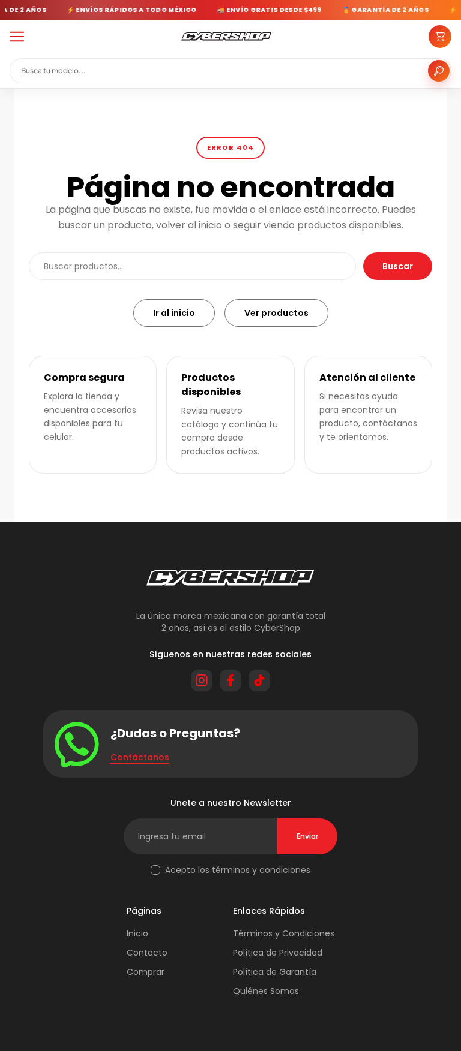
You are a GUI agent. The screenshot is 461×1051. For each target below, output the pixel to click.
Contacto (147, 953)
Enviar (307, 836)
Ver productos (276, 313)
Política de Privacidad (277, 953)
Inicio (137, 933)
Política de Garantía (274, 972)
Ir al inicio (174, 313)
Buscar (397, 266)
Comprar (145, 972)
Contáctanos (139, 757)
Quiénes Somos (266, 991)
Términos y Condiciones (283, 933)
